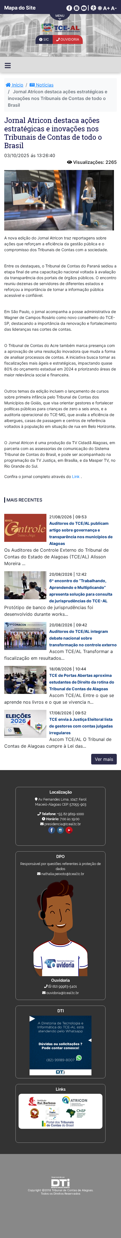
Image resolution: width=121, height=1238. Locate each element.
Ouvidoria (69, 39)
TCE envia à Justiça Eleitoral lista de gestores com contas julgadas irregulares (81, 726)
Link (76, 476)
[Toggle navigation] (8, 64)
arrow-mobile (60, 16)
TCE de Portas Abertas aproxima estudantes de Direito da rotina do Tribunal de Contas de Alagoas (81, 682)
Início (17, 85)
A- (114, 8)
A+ (106, 8)
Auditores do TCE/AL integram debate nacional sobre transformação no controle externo (83, 638)
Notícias (44, 85)
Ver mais (104, 759)
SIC (45, 39)
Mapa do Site (20, 8)
